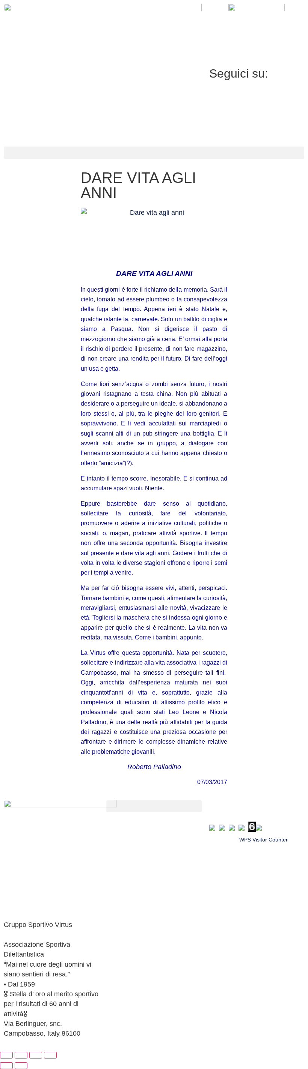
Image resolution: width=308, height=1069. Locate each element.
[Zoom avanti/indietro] (6, 1055)
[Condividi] (35, 1055)
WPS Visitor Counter (263, 840)
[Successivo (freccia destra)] (21, 1065)
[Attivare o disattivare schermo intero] (21, 1055)
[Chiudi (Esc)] (50, 1055)
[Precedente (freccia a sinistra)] (6, 1065)
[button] (154, 153)
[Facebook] (256, 92)
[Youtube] (256, 127)
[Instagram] (256, 109)
